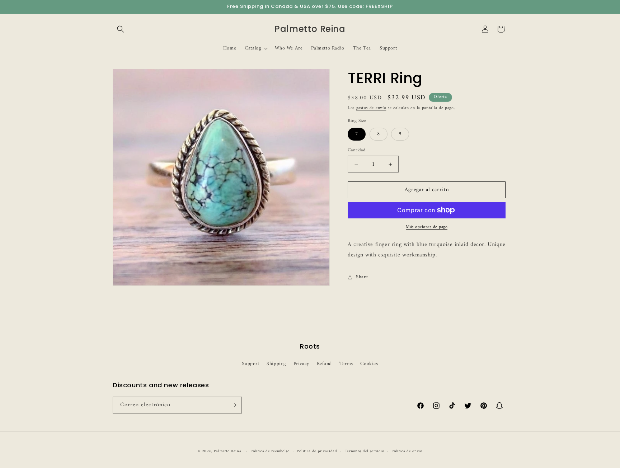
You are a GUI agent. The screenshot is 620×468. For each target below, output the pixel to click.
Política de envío (406, 451)
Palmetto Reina (227, 451)
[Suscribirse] (233, 405)
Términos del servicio (364, 451)
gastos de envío (371, 108)
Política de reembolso (270, 451)
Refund (324, 363)
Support (250, 363)
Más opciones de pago (426, 227)
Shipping (276, 363)
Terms (346, 363)
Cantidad (357, 150)
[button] (120, 29)
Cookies (369, 363)
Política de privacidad (317, 451)
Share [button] (362, 277)
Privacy (301, 363)
